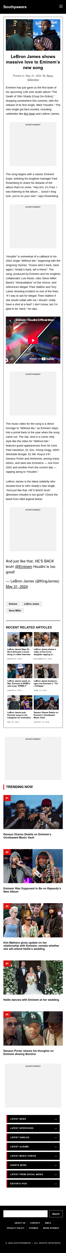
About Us (20, 1222)
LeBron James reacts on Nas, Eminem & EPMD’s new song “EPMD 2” (18, 683)
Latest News (18, 1118)
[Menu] (60, 6)
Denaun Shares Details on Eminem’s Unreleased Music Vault (46, 715)
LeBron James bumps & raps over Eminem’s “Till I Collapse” (46, 683)
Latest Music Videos (23, 1155)
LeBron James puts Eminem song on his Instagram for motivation (19, 715)
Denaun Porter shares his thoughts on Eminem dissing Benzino (28, 1052)
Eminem (13, 603)
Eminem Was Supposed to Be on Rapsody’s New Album (32, 890)
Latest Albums (19, 1146)
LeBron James (31, 603)
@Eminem (23, 566)
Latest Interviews (22, 1128)
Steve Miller (15, 610)
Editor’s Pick (18, 1183)
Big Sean (29, 113)
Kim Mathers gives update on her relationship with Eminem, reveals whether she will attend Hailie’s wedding (31, 945)
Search (56, 1213)
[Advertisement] (33, 145)
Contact (35, 1222)
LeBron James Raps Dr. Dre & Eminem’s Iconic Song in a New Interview (18, 652)
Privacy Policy (15, 1228)
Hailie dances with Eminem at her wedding (31, 999)
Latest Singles (19, 1137)
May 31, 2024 (17, 586)
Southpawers (15, 6)
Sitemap (33, 1228)
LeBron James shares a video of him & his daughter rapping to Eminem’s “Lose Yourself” (45, 654)
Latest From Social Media (26, 1174)
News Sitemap (51, 1228)
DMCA (48, 1222)
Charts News (18, 1165)
